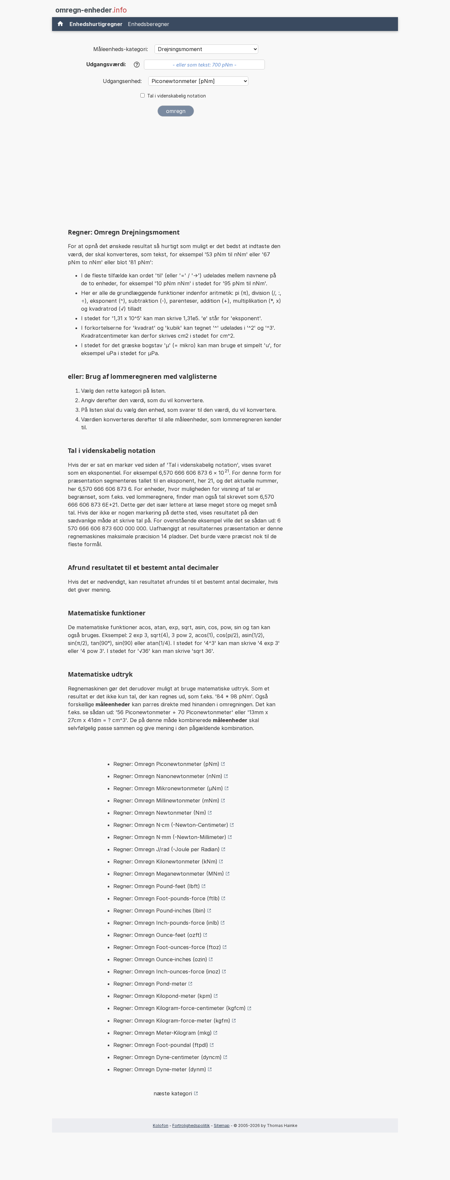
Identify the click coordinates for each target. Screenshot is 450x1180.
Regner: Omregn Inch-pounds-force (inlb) (166, 922)
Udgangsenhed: (123, 81)
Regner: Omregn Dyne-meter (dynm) (159, 1069)
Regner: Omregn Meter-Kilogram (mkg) (162, 1032)
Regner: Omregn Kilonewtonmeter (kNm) (165, 861)
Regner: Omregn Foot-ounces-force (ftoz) (167, 947)
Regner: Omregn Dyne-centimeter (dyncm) (167, 1057)
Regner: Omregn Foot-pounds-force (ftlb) (166, 898)
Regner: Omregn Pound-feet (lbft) (156, 886)
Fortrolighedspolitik (191, 1125)
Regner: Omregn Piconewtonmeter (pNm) (166, 764)
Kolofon (160, 1125)
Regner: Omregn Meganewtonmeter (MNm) (168, 873)
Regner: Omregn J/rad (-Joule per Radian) (166, 849)
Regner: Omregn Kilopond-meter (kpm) (162, 996)
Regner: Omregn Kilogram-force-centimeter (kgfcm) (179, 1008)
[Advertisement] (175, 171)
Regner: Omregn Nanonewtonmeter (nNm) (167, 776)
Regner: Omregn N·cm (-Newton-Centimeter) (170, 825)
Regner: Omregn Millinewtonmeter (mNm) (166, 800)
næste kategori (173, 1093)
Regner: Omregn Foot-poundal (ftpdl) (160, 1045)
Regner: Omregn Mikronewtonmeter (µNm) (168, 788)
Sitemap (222, 1125)
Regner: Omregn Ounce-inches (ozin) (160, 959)
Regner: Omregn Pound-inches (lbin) (159, 910)
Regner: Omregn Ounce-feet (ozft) (157, 935)
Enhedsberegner (148, 24)
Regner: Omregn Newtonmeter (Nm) (159, 812)
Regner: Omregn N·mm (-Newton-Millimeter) (169, 837)
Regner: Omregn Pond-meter (150, 983)
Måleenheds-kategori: (120, 49)
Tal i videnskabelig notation (176, 95)
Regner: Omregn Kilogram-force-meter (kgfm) (171, 1020)
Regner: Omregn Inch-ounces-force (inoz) (166, 971)
